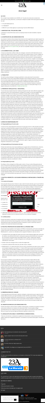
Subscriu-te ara (22, 207)
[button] (22, 196)
